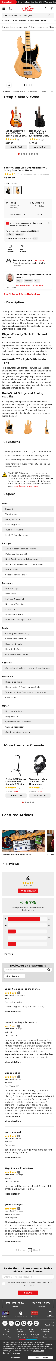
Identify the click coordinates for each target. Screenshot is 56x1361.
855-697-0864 (23, 285)
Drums (44, 21)
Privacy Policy (27, 1344)
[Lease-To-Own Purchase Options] (35, 238)
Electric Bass (21, 27)
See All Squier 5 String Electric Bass (22, 294)
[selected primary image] (28, 55)
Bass (12, 27)
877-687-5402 (41, 1302)
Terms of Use (38, 1351)
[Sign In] (46, 8)
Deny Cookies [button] (15, 1357)
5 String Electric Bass (38, 27)
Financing (35, 1317)
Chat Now (38, 285)
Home (5, 27)
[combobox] (14, 976)
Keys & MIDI (33, 21)
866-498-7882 (15, 1302)
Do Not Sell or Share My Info (23, 1336)
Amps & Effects (18, 21)
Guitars (5, 21)
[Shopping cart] (52, 8)
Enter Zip (38, 214)
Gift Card (5, 1317)
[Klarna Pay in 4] (19, 234)
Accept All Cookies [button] (40, 1357)
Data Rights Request (35, 1336)
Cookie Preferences (11, 1353)
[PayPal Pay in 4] (10, 234)
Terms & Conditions (19, 1330)
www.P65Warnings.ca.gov (26, 486)
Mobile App (50, 1317)
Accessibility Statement (45, 1330)
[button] (28, 302)
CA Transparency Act (9, 1336)
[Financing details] (49, 223)
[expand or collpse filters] (50, 954)
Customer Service (21, 1317)
